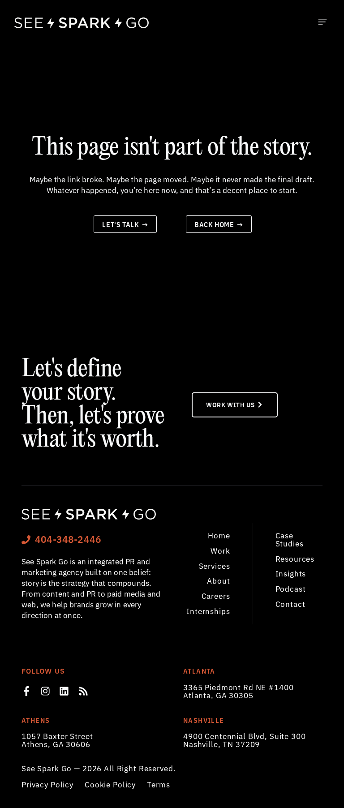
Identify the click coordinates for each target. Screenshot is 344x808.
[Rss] (83, 691)
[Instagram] (45, 691)
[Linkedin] (64, 691)
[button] (322, 22)
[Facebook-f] (26, 691)
